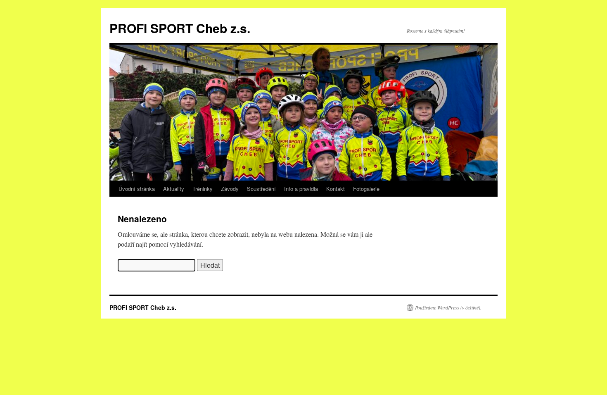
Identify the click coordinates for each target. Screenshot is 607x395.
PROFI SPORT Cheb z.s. (179, 28)
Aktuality (173, 189)
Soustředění (261, 189)
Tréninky (202, 189)
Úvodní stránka (137, 189)
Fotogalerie (366, 189)
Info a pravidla (301, 189)
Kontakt (335, 189)
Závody (230, 189)
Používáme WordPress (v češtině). (448, 307)
